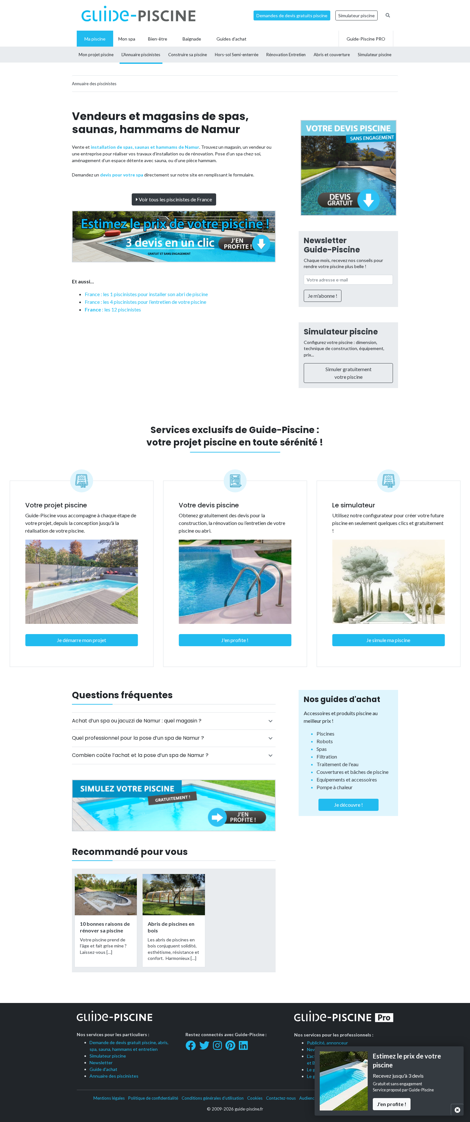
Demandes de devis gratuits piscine (291, 15)
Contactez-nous (281, 1098)
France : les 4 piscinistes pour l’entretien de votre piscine (145, 302)
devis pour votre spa (121, 174)
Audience (308, 1098)
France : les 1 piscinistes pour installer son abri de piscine (146, 294)
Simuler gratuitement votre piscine (348, 373)
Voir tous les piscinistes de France (175, 199)
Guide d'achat (103, 1069)
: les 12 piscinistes (113, 309)
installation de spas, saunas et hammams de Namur (145, 147)
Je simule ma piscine (388, 640)
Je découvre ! (348, 805)
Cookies (254, 1098)
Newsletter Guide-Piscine (332, 245)
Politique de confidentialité (153, 1098)
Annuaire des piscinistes (114, 1076)
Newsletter (101, 1062)
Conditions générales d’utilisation (213, 1098)
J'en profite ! (234, 640)
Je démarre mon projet (81, 640)
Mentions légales (109, 1098)
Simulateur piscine (356, 15)
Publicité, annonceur (327, 1042)
